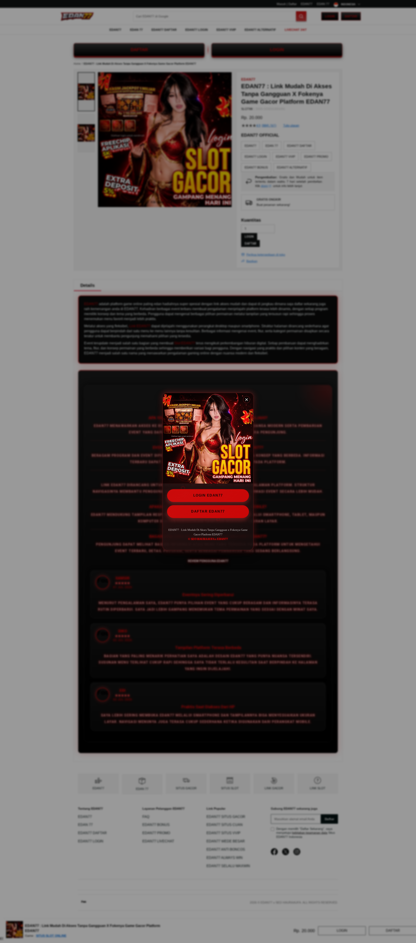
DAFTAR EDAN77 (208, 511)
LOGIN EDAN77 (208, 495)
